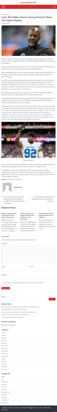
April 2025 (3, 361)
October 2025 (4, 353)
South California (4, 400)
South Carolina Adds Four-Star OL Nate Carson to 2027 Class (14, 309)
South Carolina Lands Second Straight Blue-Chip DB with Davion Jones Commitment (18, 312)
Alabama (3, 376)
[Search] (54, 7)
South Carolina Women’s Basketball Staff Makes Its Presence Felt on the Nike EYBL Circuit (20, 307)
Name (3, 267)
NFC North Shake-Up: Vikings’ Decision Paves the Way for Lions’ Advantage (27, 216)
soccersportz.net (28, 2)
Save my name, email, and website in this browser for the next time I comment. (24, 283)
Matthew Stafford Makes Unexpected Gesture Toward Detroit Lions (9, 215)
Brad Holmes (8, 179)
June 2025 (3, 359)
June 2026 (3, 335)
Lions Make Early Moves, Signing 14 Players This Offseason (46, 215)
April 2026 (3, 340)
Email (32, 267)
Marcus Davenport (17, 179)
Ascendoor (40, 408)
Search (3, 297)
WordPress (4, 410)
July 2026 (3, 332)
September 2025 (4, 356)
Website (3, 275)
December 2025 (4, 351)
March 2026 (3, 343)
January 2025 (4, 369)
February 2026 (4, 346)
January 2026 (4, 348)
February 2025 (4, 366)
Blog (2, 379)
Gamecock (3, 387)
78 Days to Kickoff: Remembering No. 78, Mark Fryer (12, 317)
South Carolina (4, 402)
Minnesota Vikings (5, 392)
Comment (4, 243)
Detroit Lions (5, 14)
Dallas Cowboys (4, 381)
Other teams (4, 395)
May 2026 (3, 338)
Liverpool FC (4, 389)
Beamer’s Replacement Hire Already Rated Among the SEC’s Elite (15, 314)
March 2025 (3, 364)
